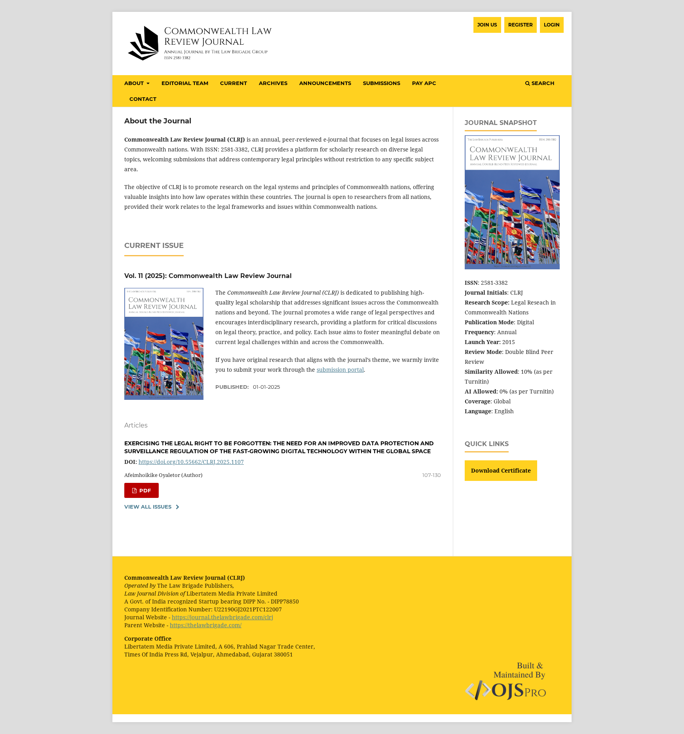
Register (520, 25)
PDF (144, 490)
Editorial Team (185, 83)
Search (542, 83)
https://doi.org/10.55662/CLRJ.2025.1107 (191, 461)
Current (233, 83)
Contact (142, 99)
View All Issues (147, 506)
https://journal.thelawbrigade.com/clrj (222, 617)
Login (552, 25)
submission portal (340, 369)
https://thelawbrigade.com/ (205, 625)
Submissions (381, 83)
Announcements (325, 83)
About (134, 83)
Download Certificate (501, 470)
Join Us (487, 25)
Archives (273, 83)
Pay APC (424, 83)
